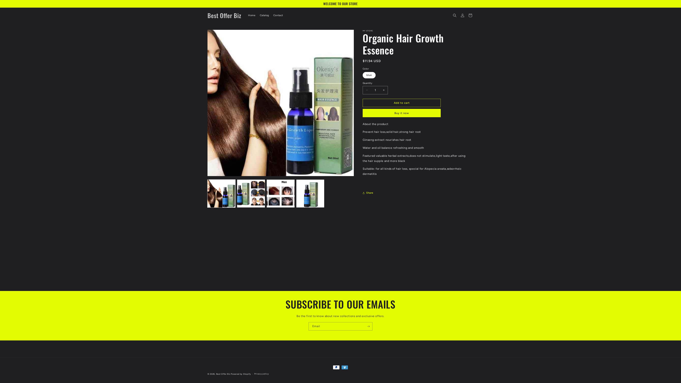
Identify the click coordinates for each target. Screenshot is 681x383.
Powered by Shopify (241, 374)
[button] (455, 15)
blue (369, 75)
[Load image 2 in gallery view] (251, 193)
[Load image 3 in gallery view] (281, 193)
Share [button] (369, 192)
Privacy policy (261, 374)
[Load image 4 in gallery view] (310, 193)
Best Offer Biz (223, 374)
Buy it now (401, 113)
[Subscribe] (368, 326)
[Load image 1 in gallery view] (221, 193)
